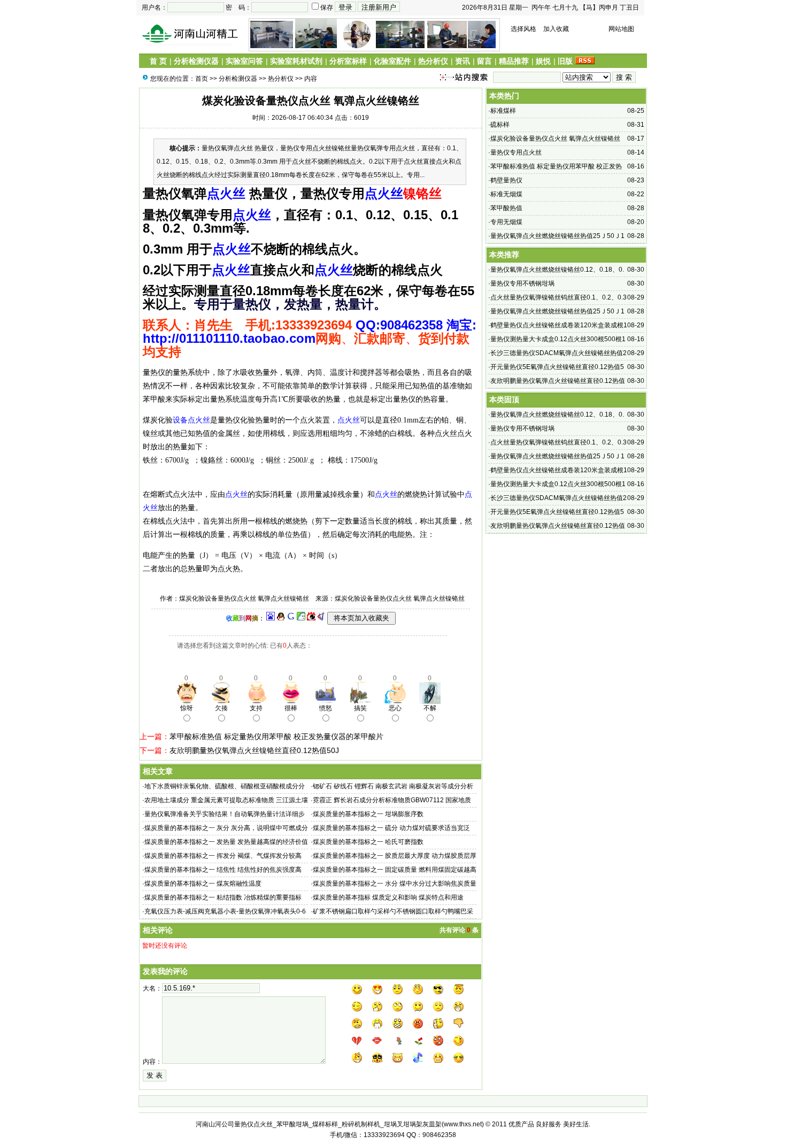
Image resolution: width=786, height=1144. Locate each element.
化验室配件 (392, 61)
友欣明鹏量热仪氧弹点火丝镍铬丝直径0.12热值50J (254, 750)
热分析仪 (433, 61)
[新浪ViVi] (311, 618)
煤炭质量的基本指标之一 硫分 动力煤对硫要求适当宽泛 (391, 828)
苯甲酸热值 (506, 208)
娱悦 (543, 61)
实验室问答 (244, 61)
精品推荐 (514, 61)
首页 (201, 78)
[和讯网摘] (321, 618)
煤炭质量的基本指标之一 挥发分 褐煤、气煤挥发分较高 (223, 855)
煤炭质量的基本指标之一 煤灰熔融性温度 (202, 883)
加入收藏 (556, 29)
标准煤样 (503, 110)
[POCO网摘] (301, 618)
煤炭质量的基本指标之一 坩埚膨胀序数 (368, 814)
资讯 (462, 61)
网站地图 (621, 29)
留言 (484, 61)
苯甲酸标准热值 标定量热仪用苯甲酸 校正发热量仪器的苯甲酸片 (276, 736)
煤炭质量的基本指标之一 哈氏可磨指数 (368, 842)
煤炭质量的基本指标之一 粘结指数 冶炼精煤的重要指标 (223, 897)
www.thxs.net (463, 1124)
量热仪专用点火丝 (516, 152)
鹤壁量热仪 (506, 180)
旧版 (565, 61)
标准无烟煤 (506, 194)
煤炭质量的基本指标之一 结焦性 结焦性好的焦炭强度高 (223, 869)
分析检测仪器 (196, 61)
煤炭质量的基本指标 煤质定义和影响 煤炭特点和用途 (388, 897)
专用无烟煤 (506, 222)
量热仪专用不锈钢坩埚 (522, 283)
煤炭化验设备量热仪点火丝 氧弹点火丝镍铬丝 (555, 138)
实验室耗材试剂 (296, 61)
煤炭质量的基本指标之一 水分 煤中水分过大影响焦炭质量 (394, 883)
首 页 (158, 61)
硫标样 (500, 124)
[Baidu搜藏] (270, 618)
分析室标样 (348, 61)
